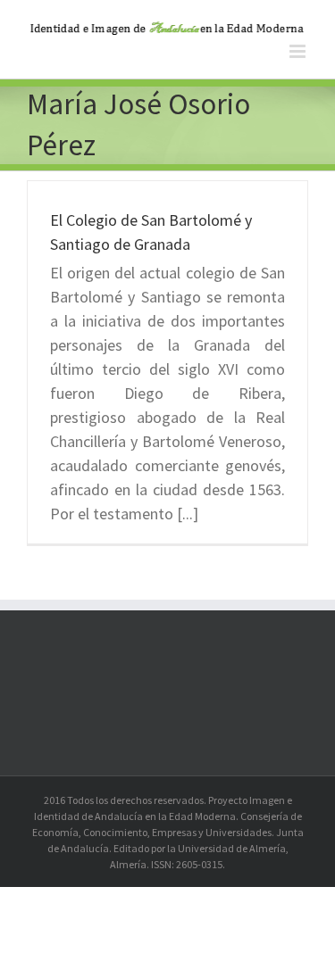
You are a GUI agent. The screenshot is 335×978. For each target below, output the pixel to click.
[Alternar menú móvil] (298, 51)
